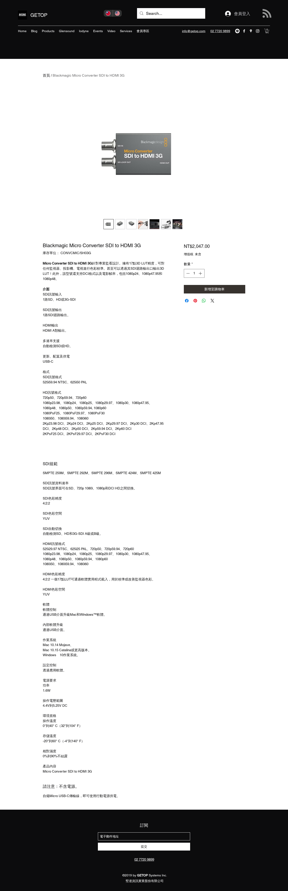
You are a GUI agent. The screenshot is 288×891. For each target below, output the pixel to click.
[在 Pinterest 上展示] (195, 300)
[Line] (237, 31)
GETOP (38, 15)
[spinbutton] (194, 273)
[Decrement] (187, 273)
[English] (117, 13)
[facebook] (244, 31)
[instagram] (257, 31)
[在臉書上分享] (186, 300)
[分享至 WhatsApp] (204, 300)
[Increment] (201, 273)
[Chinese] (108, 13)
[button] (267, 31)
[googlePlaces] (251, 31)
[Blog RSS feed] (267, 13)
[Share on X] (212, 300)
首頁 (46, 75)
